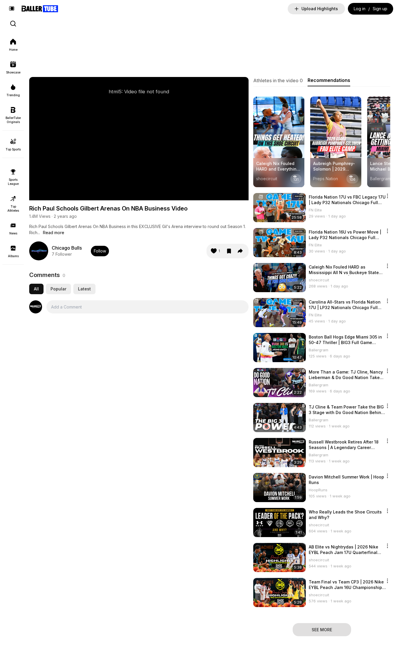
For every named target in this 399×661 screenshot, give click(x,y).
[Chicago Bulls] (38, 250)
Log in (359, 8)
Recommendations (329, 80)
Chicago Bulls (67, 248)
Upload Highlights (319, 8)
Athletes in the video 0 (278, 80)
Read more (53, 232)
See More (322, 629)
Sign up (380, 8)
